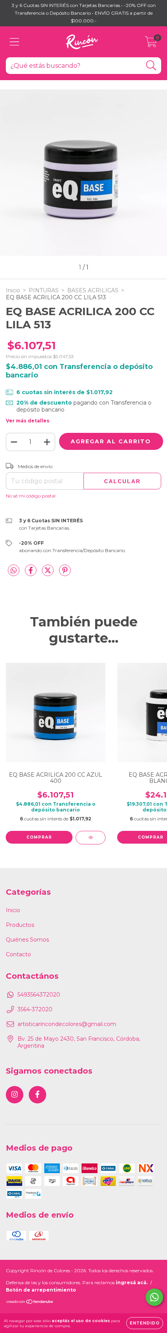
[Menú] (14, 42)
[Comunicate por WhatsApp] (154, 1297)
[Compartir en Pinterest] (65, 573)
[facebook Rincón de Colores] (37, 1094)
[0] (150, 43)
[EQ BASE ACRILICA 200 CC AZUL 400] (91, 837)
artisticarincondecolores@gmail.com (66, 1024)
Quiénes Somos (27, 939)
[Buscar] (151, 66)
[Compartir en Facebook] (31, 573)
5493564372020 (38, 994)
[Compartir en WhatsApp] (13, 570)
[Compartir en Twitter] (48, 573)
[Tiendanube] (30, 1303)
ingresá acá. (132, 1282)
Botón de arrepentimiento (41, 1290)
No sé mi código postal (31, 496)
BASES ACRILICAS (92, 290)
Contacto (18, 954)
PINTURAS (44, 290)
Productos (20, 924)
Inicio (13, 290)
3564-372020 (34, 1009)
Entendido (145, 1323)
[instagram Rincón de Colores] (14, 1094)
